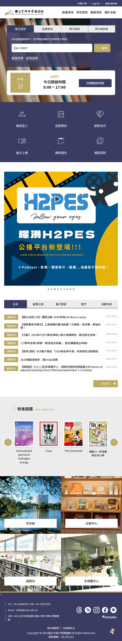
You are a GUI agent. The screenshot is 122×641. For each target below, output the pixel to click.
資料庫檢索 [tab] (101, 29)
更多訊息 (105, 383)
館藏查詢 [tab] (47, 29)
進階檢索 (18, 58)
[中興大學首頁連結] (24, 12)
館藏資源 (67, 12)
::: (1, 8)
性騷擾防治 (69, 628)
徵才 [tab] (83, 304)
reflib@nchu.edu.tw (27, 610)
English (96, 3)
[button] (49, 289)
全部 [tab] (15, 304)
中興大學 (82, 3)
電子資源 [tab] (61, 304)
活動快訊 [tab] (106, 304)
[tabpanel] (61, 343)
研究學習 (82, 12)
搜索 (102, 48)
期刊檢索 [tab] (74, 29)
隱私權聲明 (53, 628)
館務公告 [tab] (38, 304)
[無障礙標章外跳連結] (109, 617)
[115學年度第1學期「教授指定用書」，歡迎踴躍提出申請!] (61, 229)
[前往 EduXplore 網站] (112, 631)
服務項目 (96, 12)
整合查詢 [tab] (20, 29)
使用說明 (32, 58)
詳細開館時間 (95, 83)
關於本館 (110, 12)
